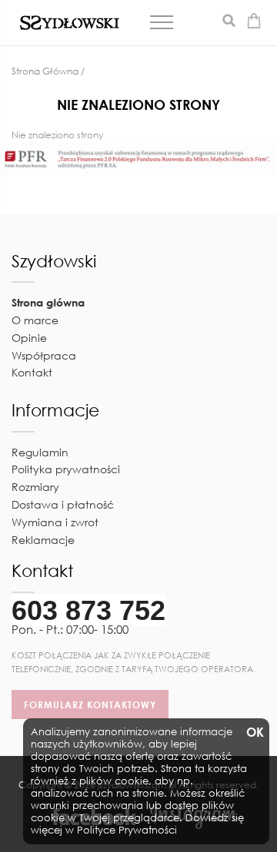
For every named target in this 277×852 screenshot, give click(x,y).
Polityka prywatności (66, 469)
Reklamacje (43, 539)
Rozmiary (35, 486)
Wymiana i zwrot (55, 522)
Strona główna (48, 302)
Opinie (29, 337)
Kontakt (32, 372)
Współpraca (44, 355)
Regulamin (40, 452)
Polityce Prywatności (127, 830)
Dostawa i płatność (63, 504)
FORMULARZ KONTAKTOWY (90, 704)
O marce (35, 320)
